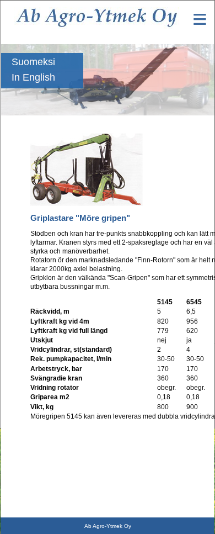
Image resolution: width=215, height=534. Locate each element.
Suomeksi (33, 61)
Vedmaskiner (19, 494)
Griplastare (17, 464)
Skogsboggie (20, 479)
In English (33, 77)
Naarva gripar (20, 510)
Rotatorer (14, 448)
